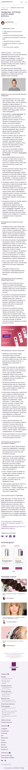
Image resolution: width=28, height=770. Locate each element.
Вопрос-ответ (4, 737)
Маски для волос (5, 698)
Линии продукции (5, 706)
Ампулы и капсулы (6, 720)
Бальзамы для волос (6, 685)
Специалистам (5, 731)
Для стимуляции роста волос (9, 701)
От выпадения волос (7, 678)
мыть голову (15, 109)
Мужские (4, 683)
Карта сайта (4, 747)
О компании (4, 733)
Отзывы (3, 740)
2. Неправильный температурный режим (12, 35)
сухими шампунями (17, 114)
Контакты (3, 744)
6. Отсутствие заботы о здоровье (10, 47)
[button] (14, 571)
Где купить (3, 742)
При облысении (6, 681)
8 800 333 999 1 (5, 755)
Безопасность (4, 749)
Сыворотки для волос (6, 722)
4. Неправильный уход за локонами (11, 41)
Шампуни (3, 676)
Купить (6, 568)
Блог (2, 735)
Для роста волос (6, 680)
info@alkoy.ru (4, 752)
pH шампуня (10, 208)
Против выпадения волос (8, 700)
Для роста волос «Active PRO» (9, 711)
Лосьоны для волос (6, 691)
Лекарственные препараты (8, 704)
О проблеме (4, 728)
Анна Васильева (9, 22)
